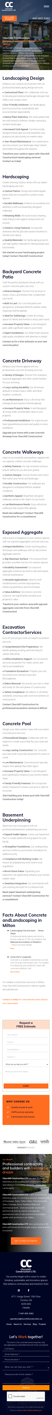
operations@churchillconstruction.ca (26, 1319)
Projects (42, 1324)
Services (27, 1324)
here (12, 948)
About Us (18, 1324)
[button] (47, 6)
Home (9, 1324)
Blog (35, 1324)
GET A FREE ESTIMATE (9, 18)
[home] (8, 6)
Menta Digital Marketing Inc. (32, 1410)
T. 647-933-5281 (26, 1313)
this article (15, 972)
